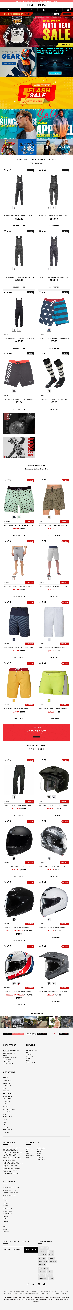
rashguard (43, 1278)
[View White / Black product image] (54, 207)
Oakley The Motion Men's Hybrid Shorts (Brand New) (54, 586)
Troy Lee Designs (9, 1109)
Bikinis (5, 1216)
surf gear (42, 1251)
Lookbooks (9, 1142)
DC (27, 1152)
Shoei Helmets (8, 1096)
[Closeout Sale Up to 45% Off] (36, 732)
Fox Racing (7, 1111)
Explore (30, 1045)
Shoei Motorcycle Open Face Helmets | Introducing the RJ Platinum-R (13, 1159)
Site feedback (8, 1063)
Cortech (6, 1132)
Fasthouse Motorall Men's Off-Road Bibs (54, 277)
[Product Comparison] (31, 10)
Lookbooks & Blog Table (11, 1173)
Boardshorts (8, 1213)
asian (51, 1251)
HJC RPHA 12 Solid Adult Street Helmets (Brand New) (19, 928)
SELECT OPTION (19, 226)
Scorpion (6, 1101)
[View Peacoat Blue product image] (14, 639)
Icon (4, 1104)
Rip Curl (40, 1150)
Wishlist (29, 1060)
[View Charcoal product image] (14, 578)
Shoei (39, 1154)
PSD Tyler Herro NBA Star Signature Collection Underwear (12, 1170)
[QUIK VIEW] (10, 170)
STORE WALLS (32, 1142)
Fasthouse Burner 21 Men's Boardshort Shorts (19, 399)
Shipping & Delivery (10, 1058)
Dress (50, 1271)
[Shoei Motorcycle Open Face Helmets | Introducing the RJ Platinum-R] (30, 1022)
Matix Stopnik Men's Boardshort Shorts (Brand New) (54, 525)
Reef (4, 1122)
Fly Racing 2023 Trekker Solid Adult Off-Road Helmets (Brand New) (54, 992)
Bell (27, 1148)
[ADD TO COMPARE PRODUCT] (8, 170)
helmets (53, 1261)
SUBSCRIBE (31, 1249)
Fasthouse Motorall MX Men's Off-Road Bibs (19, 277)
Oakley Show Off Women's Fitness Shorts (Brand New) (54, 709)
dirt (51, 1278)
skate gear (43, 1261)
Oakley (5, 1078)
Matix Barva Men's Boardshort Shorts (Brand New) (19, 525)
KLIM (4, 1114)
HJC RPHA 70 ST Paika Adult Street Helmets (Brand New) (19, 992)
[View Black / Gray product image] (49, 391)
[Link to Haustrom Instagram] (38, 1284)
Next (29, 208)
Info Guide (6, 1061)
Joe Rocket (7, 1106)
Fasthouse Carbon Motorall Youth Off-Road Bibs (19, 216)
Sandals (6, 1221)
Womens (6, 1231)
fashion (50, 1275)
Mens (5, 1229)
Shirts (5, 1206)
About (28, 1052)
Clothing (6, 1203)
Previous (9, 208)
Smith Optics (7, 1117)
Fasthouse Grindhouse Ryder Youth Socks (54, 399)
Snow (5, 1198)
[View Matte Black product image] (14, 858)
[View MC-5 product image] (49, 858)
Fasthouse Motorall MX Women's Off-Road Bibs (54, 216)
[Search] (55, 9)
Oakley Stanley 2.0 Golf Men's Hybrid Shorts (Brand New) (19, 648)
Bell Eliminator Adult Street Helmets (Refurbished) (19, 867)
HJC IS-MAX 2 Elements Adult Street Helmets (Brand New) (54, 867)
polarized (42, 1254)
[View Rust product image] (49, 517)
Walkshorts (7, 1211)
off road (42, 1258)
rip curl (42, 1271)
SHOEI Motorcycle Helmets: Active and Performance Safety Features (13, 1154)
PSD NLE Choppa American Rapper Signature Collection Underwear (12, 1149)
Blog (28, 1058)
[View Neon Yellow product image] (49, 700)
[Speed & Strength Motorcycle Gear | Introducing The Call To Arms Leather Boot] (67, 1022)
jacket (41, 1275)
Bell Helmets (8, 1093)
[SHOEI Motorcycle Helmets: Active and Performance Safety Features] (18, 1022)
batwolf (42, 1265)
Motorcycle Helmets (10, 1190)
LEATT (5, 1119)
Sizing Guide (7, 1060)
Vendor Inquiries (32, 1050)
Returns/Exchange (9, 1054)
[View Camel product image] (19, 330)
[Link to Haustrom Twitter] (33, 1284)
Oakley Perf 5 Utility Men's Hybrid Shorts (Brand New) (54, 648)
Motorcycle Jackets (10, 1193)
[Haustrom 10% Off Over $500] (59, 1033)
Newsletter (30, 1062)
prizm (51, 1254)
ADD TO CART (54, 409)
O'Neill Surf (7, 1080)
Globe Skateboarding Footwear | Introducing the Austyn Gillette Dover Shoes (13, 1164)
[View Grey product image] (49, 983)
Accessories (43, 1268)
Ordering (6, 1056)
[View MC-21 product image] (19, 983)
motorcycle (43, 1248)
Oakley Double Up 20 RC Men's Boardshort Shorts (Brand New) (19, 709)
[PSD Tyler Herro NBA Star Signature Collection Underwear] (55, 1022)
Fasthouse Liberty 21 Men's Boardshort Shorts (54, 338)
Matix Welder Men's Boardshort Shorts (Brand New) (19, 586)
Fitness (6, 1200)
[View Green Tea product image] (19, 517)
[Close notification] (68, 1)
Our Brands (9, 1072)
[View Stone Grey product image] (49, 578)
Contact (29, 1054)
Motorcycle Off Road (11, 1187)
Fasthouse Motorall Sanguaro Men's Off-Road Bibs (19, 338)
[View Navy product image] (14, 517)
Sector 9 (6, 1127)
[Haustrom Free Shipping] (36, 1033)
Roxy (5, 1088)
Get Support (9, 1045)
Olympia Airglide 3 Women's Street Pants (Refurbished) (19, 805)
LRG (4, 1124)
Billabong (6, 1083)
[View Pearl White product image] (54, 797)
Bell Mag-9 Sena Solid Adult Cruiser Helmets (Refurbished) (54, 805)
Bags (5, 1226)
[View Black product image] (14, 207)
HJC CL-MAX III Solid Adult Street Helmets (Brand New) (54, 928)
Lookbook (29, 1056)
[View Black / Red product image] (14, 391)
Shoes (5, 1218)
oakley (51, 1258)
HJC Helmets (7, 1098)
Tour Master (7, 1130)
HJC (27, 1154)
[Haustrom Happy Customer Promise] (13, 1033)
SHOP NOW (53, 1)
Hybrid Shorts (8, 1208)
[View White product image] (49, 639)
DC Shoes (6, 1091)
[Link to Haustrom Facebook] (27, 1284)
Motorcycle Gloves (10, 1195)
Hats (4, 1224)
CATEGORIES (9, 1182)
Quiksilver (7, 1085)
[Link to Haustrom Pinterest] (44, 1284)
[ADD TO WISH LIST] (5, 170)
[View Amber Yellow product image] (14, 700)
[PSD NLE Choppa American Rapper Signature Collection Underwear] (6, 1022)
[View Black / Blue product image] (49, 330)
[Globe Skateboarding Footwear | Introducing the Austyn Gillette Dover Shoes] (42, 1022)
